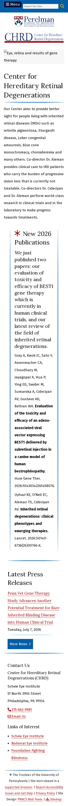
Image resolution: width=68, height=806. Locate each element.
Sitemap (56, 799)
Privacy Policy (45, 793)
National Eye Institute (29, 743)
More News (18, 644)
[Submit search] (62, 6)
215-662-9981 (22, 709)
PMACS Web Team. (30, 799)
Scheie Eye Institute (27, 736)
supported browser (18, 787)
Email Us (19, 716)
